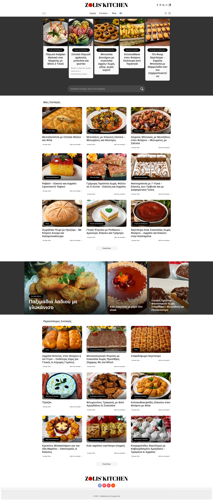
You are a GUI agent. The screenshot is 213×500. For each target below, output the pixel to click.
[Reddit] (166, 5)
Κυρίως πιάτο (94, 131)
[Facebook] (157, 5)
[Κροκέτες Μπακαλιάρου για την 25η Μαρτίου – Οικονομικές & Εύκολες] (62, 429)
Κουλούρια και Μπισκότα (106, 50)
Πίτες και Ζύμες (50, 131)
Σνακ (47, 349)
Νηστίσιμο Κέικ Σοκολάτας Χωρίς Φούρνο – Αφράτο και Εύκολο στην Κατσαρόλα (151, 233)
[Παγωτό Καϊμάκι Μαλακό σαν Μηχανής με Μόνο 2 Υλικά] (55, 32)
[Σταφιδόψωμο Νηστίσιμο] (151, 339)
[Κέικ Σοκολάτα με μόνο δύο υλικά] (127, 288)
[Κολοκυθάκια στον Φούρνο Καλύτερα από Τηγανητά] (132, 32)
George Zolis (47, 144)
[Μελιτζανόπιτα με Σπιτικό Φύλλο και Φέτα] (62, 120)
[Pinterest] (160, 5)
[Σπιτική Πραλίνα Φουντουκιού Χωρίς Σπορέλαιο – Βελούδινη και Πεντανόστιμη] (169, 288)
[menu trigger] (45, 13)
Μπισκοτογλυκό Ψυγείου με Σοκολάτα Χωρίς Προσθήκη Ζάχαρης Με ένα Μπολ (103, 359)
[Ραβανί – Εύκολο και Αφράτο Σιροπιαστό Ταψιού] (62, 166)
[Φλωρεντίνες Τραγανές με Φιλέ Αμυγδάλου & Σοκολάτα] (106, 385)
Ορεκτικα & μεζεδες (132, 50)
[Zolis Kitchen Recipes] (106, 5)
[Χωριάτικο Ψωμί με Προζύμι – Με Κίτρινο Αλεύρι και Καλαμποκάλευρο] (62, 213)
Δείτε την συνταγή (75, 144)
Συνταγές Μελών (36, 296)
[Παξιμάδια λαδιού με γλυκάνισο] (64, 288)
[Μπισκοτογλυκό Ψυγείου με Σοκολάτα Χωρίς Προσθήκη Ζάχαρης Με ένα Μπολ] (106, 339)
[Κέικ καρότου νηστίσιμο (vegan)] (106, 429)
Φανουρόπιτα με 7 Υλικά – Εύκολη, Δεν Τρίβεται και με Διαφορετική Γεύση (147, 186)
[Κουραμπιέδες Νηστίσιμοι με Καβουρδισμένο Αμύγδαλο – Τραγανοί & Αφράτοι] (151, 429)
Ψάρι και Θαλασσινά (52, 439)
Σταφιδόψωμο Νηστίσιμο (146, 356)
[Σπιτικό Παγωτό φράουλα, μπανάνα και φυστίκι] (81, 32)
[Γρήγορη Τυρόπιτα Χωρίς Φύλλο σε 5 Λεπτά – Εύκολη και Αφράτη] (106, 166)
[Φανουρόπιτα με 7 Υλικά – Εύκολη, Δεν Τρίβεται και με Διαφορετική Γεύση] (151, 166)
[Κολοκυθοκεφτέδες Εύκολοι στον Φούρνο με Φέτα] (151, 385)
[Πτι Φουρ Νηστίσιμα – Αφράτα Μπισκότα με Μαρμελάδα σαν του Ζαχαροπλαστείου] (157, 32)
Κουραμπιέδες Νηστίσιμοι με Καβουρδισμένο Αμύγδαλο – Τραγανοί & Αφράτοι (148, 448)
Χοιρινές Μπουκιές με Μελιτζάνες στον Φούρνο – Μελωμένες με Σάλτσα (150, 140)
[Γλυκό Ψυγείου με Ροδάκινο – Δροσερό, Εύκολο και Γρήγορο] (106, 213)
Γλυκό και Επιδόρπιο (55, 50)
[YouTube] (163, 5)
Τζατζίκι (46, 402)
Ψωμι (47, 223)
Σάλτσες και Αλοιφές (52, 396)
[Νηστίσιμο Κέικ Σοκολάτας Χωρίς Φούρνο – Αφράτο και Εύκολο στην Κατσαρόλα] (151, 213)
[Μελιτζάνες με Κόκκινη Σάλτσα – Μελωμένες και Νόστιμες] (106, 120)
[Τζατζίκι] (62, 385)
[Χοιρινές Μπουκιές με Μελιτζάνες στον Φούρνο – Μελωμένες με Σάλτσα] (151, 120)
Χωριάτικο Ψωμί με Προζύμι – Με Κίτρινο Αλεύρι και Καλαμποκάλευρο (62, 233)
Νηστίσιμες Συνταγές (141, 177)
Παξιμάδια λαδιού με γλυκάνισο (53, 304)
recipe (31, 312)
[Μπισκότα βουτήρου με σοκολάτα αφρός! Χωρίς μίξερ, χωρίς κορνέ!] (106, 32)
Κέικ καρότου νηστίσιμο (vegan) (106, 445)
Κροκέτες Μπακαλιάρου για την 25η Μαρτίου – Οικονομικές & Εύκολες (61, 448)
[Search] (169, 13)
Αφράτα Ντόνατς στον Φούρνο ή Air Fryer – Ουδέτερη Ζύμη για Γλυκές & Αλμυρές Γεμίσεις (61, 359)
